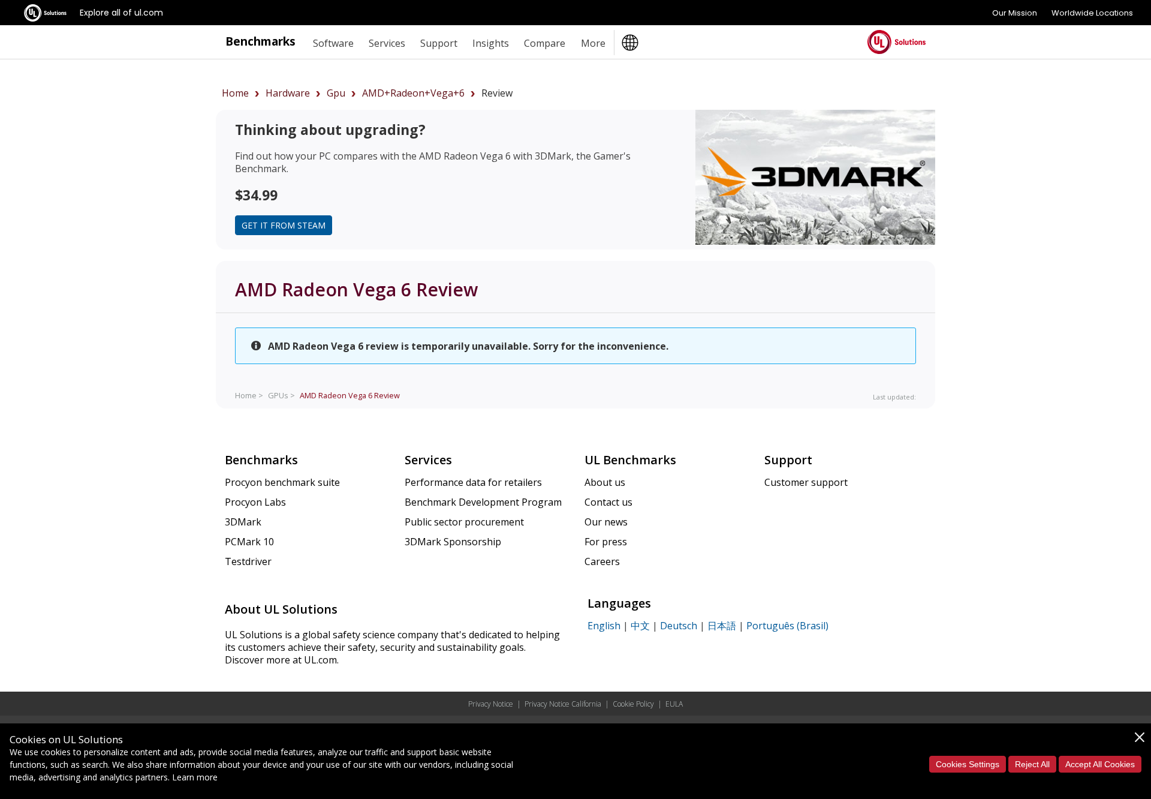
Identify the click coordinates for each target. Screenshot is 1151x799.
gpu (336, 93)
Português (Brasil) (787, 625)
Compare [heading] (544, 43)
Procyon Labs (255, 502)
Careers (602, 561)
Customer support (806, 482)
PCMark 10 (249, 541)
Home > (249, 395)
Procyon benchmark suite (282, 482)
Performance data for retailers (473, 482)
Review (350, 395)
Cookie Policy (633, 704)
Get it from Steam (284, 225)
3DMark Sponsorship (453, 541)
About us (604, 482)
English (603, 625)
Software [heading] (333, 43)
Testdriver (248, 561)
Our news (606, 521)
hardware (288, 93)
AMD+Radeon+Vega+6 (413, 93)
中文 (640, 625)
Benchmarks (260, 41)
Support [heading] (438, 43)
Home (235, 93)
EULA (674, 704)
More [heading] (593, 43)
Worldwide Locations (1092, 13)
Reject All (1032, 764)
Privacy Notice (490, 704)
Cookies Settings (967, 764)
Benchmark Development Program (483, 502)
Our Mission (1014, 13)
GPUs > (281, 395)
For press (605, 541)
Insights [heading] (490, 43)
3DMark (243, 521)
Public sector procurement (464, 521)
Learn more (195, 777)
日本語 (721, 625)
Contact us (608, 502)
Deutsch (678, 625)
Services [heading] (387, 43)
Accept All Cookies (1100, 764)
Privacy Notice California (563, 704)
